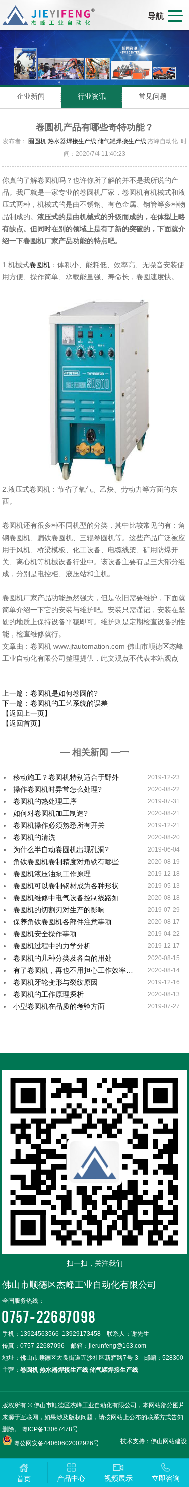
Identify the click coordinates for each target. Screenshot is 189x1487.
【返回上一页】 (26, 713)
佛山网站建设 (169, 1441)
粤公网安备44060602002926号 (56, 1443)
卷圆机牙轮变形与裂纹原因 (55, 982)
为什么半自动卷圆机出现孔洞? (61, 849)
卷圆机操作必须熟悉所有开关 (59, 825)
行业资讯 (92, 96)
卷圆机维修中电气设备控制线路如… (69, 898)
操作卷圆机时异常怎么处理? (57, 789)
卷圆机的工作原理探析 (48, 994)
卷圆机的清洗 (34, 837)
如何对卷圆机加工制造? (50, 813)
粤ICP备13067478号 (50, 1429)
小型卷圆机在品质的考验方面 (59, 1006)
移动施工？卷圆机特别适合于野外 (66, 777)
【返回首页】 (23, 723)
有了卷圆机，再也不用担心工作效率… (73, 970)
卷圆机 (39, 265)
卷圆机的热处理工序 (45, 801)
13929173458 (81, 1333)
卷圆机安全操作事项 (45, 934)
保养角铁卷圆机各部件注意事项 (62, 922)
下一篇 (55, 703)
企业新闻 (31, 96)
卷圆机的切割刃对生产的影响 (59, 910)
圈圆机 (37, 141)
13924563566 (39, 1333)
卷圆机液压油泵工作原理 (52, 874)
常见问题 (153, 96)
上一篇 (50, 693)
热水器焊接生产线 (72, 141)
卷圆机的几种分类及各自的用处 (62, 958)
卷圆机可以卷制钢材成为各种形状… (69, 886)
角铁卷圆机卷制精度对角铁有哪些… (69, 862)
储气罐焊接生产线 (122, 141)
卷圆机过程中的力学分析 (52, 946)
